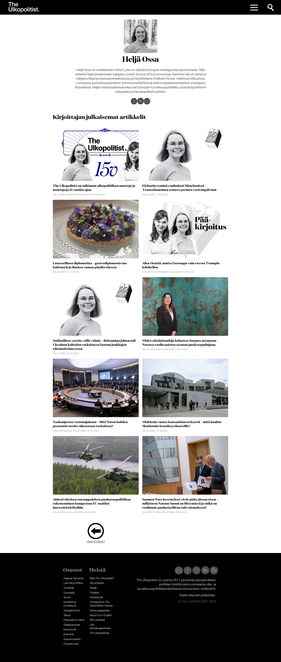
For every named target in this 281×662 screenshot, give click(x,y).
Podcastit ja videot (74, 620)
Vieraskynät (96, 597)
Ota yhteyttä (97, 583)
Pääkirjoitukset (72, 625)
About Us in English (101, 615)
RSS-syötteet (97, 620)
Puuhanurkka (71, 644)
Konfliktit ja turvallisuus (70, 604)
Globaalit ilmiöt (72, 610)
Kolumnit (69, 634)
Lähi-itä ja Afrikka (73, 583)
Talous (67, 615)
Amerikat (69, 588)
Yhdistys (94, 592)
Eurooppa (69, 592)
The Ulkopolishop (99, 633)
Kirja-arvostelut (72, 639)
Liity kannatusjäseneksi (100, 626)
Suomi (67, 597)
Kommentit (70, 629)
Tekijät (93, 588)
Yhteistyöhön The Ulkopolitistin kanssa (101, 604)
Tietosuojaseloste (100, 610)
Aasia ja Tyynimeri (74, 578)
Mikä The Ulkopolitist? (102, 578)
